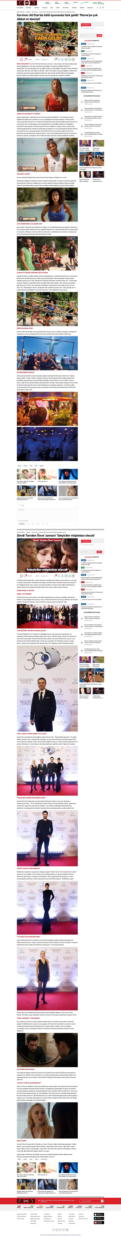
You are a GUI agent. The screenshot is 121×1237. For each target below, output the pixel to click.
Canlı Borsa (47, 1214)
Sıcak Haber (72, 1223)
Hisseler (70, 1207)
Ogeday (41, 465)
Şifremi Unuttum (83, 1218)
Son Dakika (20, 7)
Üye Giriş (81, 1214)
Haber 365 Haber (21, 12)
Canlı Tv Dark (33, 1214)
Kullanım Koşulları (71, 1235)
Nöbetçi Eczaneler (35, 1218)
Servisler (28, 7)
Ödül (36, 465)
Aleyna (19, 465)
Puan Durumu (60, 1207)
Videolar (74, 7)
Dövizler (60, 1216)
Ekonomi (44, 7)
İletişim (48, 1235)
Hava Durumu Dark (22, 1214)
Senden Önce (44, 1159)
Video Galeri (72, 1216)
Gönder (22, 523)
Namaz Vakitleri (28, 1207)
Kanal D (25, 1159)
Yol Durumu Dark (21, 1216)
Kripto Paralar (99, 1207)
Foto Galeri (66, 7)
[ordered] (37, 524)
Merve (31, 465)
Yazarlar (82, 7)
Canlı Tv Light (20, 1218)
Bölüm (19, 1159)
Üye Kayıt (81, 1216)
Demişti (25, 465)
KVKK (64, 1235)
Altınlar (60, 1214)
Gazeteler (90, 7)
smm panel (33, 1223)
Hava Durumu (50, 1207)
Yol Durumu (88, 1207)
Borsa (18, 1207)
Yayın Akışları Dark (35, 1216)
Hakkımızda (43, 1235)
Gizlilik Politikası (54, 1235)
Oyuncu (36, 1159)
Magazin (28, 12)
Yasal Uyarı (78, 1235)
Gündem (36, 7)
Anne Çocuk (35, 12)
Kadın (58, 7)
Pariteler (79, 1207)
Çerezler (61, 1235)
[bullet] (39, 524)
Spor (51, 7)
